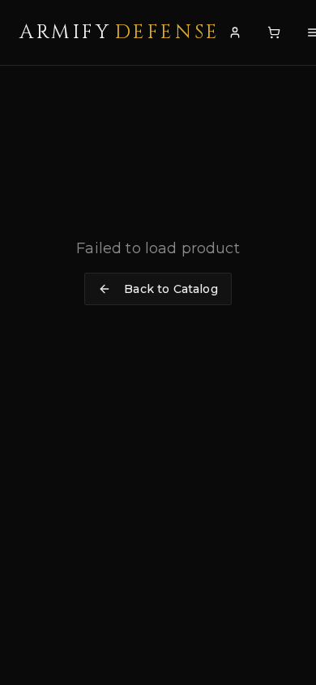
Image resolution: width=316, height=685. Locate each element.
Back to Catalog (170, 289)
